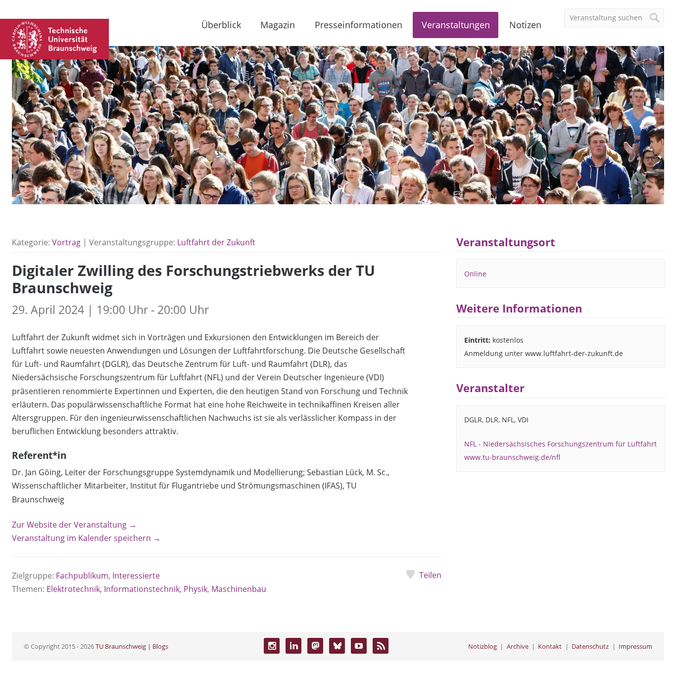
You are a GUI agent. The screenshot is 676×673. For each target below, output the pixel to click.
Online (475, 273)
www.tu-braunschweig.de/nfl (512, 457)
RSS (380, 646)
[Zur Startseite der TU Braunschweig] (54, 38)
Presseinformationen (358, 25)
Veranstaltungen (456, 25)
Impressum (635, 646)
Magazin (277, 25)
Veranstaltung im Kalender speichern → (86, 538)
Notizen (525, 25)
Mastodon (315, 646)
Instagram (272, 646)
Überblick (221, 25)
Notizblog (482, 646)
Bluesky (337, 646)
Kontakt (550, 646)
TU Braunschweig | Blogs (132, 646)
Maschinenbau (238, 588)
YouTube (359, 646)
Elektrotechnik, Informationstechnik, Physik (127, 588)
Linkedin (293, 646)
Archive (518, 646)
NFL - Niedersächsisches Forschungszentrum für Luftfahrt (560, 444)
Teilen (430, 575)
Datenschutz (590, 646)
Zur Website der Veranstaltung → (74, 524)
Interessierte (136, 575)
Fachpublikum (82, 575)
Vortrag (66, 242)
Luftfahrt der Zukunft (216, 242)
